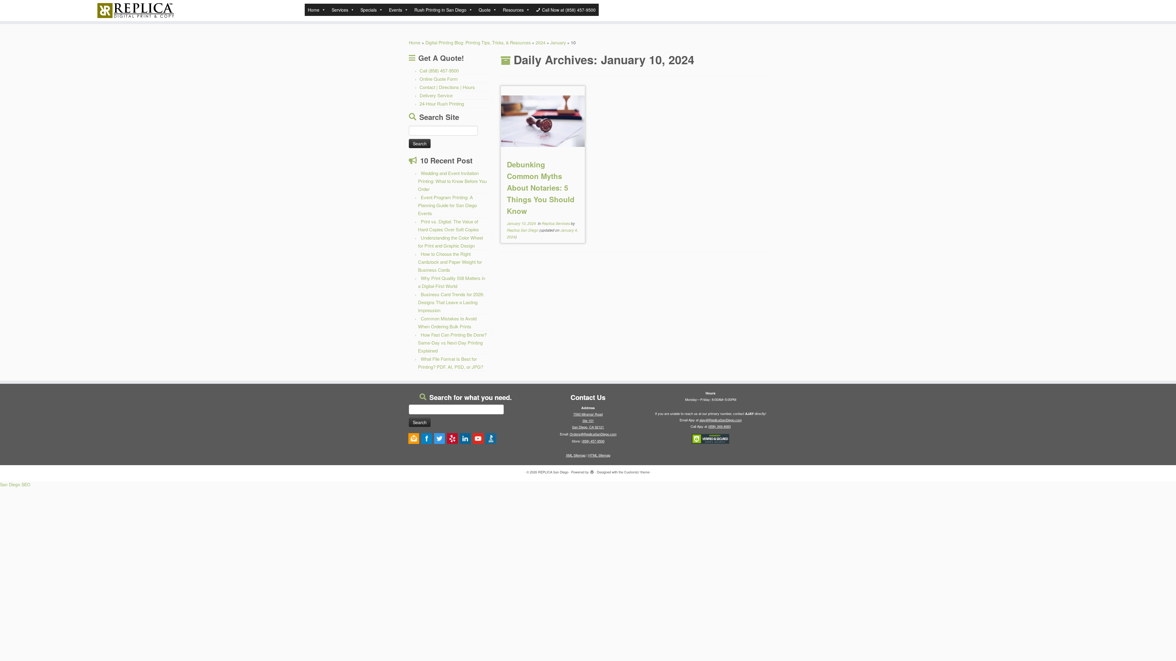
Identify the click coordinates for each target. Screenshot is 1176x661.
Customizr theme (637, 471)
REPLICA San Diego (553, 471)
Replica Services (556, 223)
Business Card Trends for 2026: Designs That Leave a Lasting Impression (451, 302)
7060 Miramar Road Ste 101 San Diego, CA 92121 (588, 420)
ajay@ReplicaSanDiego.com (720, 419)
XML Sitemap (576, 455)
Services (340, 10)
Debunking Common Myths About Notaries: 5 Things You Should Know (541, 187)
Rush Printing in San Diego (440, 10)
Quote (485, 10)
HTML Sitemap (599, 455)
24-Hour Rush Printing (442, 103)
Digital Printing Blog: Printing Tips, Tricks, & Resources (478, 42)
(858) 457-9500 (593, 441)
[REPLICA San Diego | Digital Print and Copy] (135, 10)
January (558, 42)
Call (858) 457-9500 (439, 70)
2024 (540, 42)
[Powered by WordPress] (592, 471)
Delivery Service (436, 95)
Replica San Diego (522, 230)
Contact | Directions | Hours (447, 87)
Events (395, 10)
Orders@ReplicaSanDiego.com (593, 433)
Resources (513, 10)
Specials (368, 10)
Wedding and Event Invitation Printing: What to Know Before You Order (452, 181)
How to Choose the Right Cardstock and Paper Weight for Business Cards (450, 262)
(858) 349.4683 (719, 426)
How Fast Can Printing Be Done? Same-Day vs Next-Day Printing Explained (452, 342)
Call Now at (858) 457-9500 (569, 10)
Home (313, 10)
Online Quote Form (439, 79)
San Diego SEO (15, 484)
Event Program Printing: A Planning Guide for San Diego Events (447, 205)
